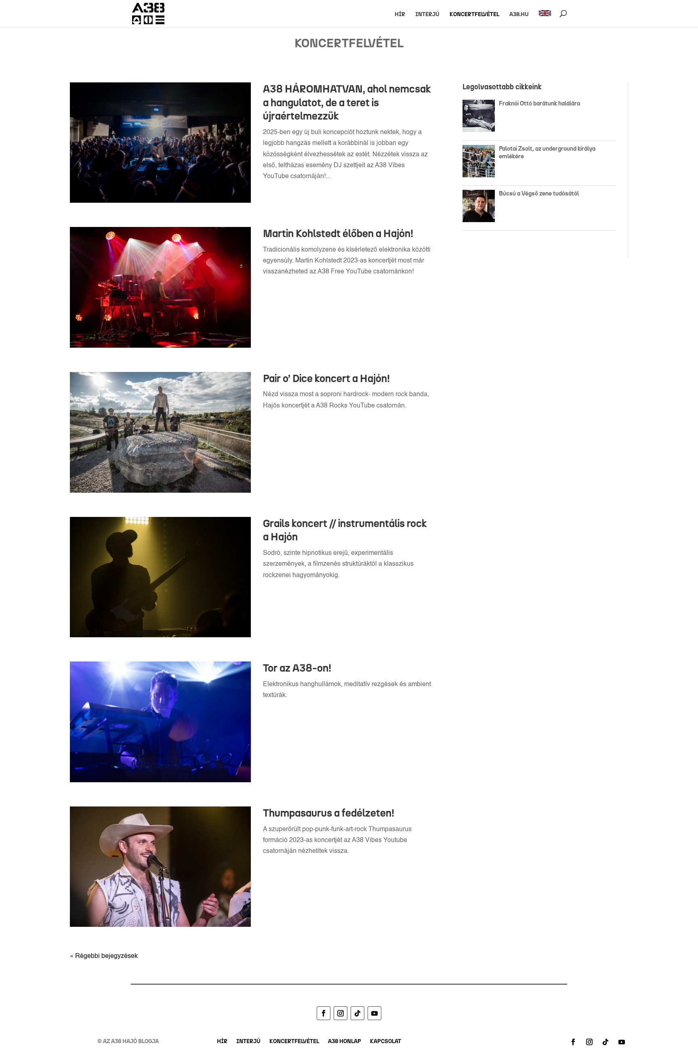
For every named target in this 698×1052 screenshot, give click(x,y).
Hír (400, 15)
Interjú (427, 15)
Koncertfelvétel (474, 15)
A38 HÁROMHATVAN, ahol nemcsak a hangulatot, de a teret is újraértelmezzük (347, 102)
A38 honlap (344, 1042)
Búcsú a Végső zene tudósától (540, 193)
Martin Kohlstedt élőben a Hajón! (338, 233)
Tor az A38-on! (297, 667)
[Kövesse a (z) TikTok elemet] (357, 1013)
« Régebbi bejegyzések (104, 956)
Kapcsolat (385, 1042)
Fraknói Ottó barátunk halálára (539, 103)
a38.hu (519, 15)
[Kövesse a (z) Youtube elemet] (374, 1013)
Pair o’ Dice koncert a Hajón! (326, 378)
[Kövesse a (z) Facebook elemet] (323, 1013)
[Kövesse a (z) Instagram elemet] (340, 1013)
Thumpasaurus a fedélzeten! (328, 812)
